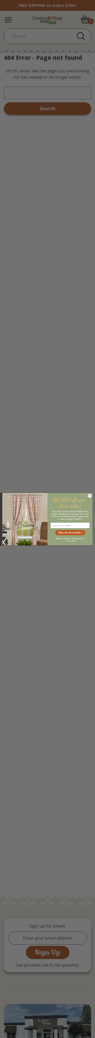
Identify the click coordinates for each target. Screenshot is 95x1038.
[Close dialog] (90, 496)
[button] (70, 532)
